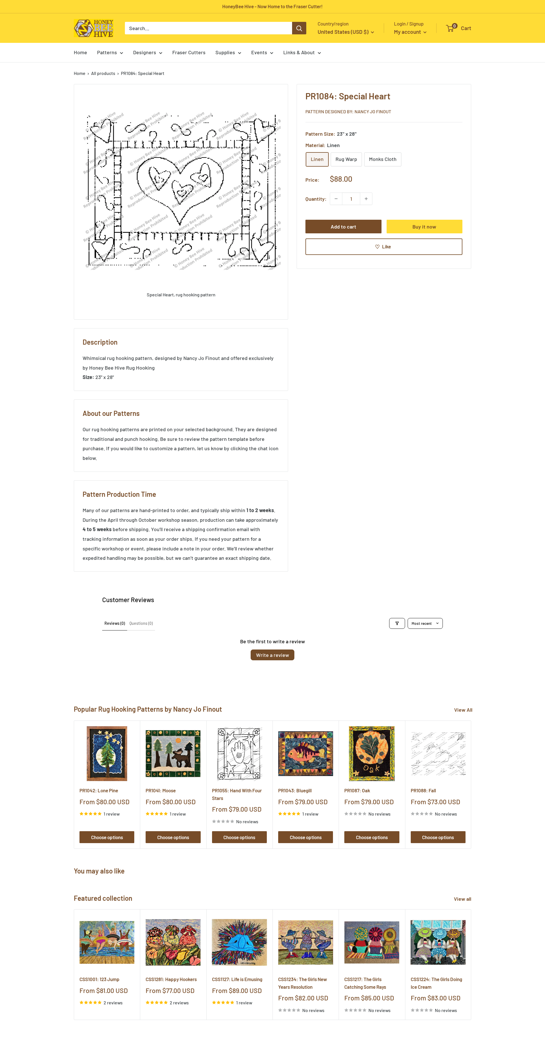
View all (463, 899)
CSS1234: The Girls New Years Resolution (302, 983)
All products (103, 73)
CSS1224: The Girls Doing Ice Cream (436, 983)
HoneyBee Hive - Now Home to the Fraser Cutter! (272, 6)
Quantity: (315, 198)
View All (463, 710)
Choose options (107, 837)
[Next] (471, 784)
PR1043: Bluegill (295, 790)
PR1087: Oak (357, 790)
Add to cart (343, 226)
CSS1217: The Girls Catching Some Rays (365, 983)
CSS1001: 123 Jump (99, 979)
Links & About (299, 52)
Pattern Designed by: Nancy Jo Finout (348, 111)
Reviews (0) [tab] (114, 623)
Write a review (272, 655)
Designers (144, 52)
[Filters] (397, 623)
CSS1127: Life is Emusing (237, 979)
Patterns (107, 52)
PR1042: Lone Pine (98, 790)
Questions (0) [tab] (141, 623)
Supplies (225, 52)
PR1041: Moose (161, 790)
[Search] (299, 28)
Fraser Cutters (189, 52)
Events (259, 52)
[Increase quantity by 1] (366, 199)
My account (408, 31)
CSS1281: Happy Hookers (171, 979)
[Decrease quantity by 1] (336, 199)
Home (80, 52)
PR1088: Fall (423, 790)
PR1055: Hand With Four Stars (237, 794)
